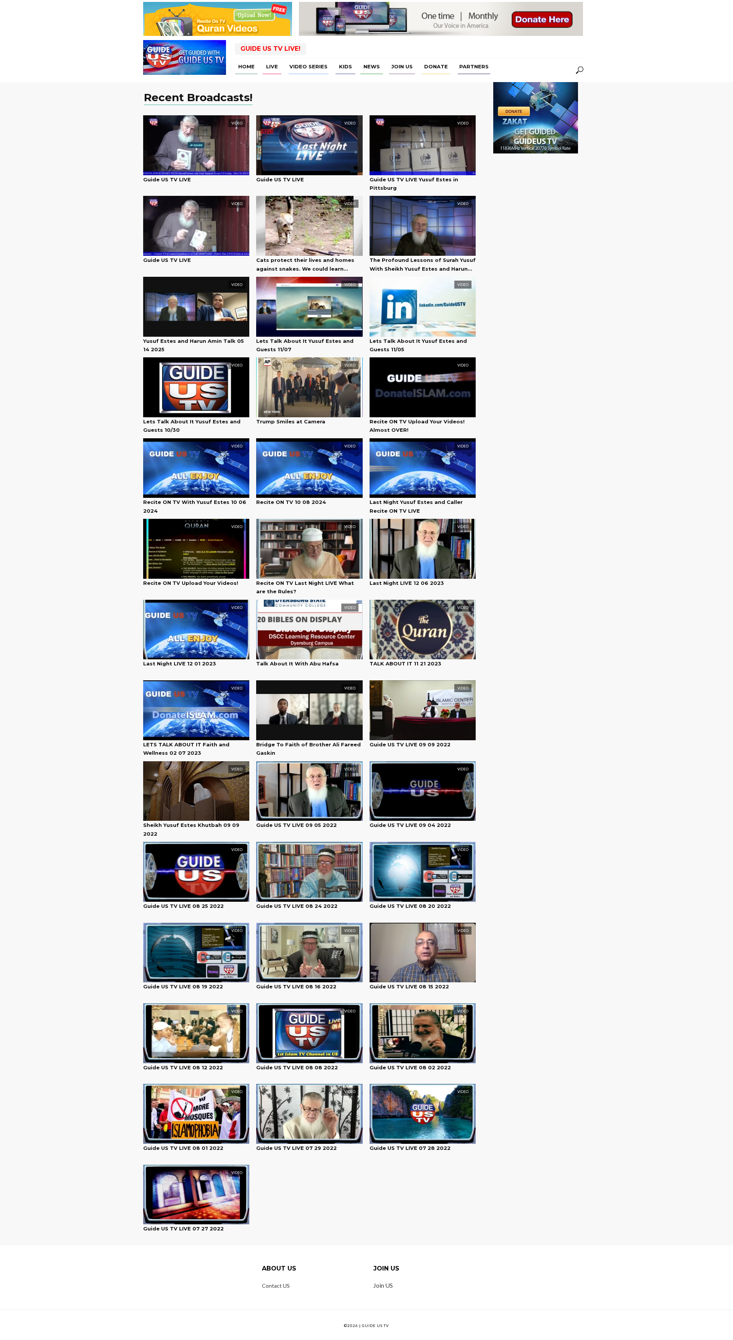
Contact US (276, 1285)
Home (246, 66)
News (371, 66)
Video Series (308, 66)
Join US (402, 66)
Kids (345, 66)
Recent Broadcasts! (198, 98)
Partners (474, 66)
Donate (436, 66)
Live (272, 66)
